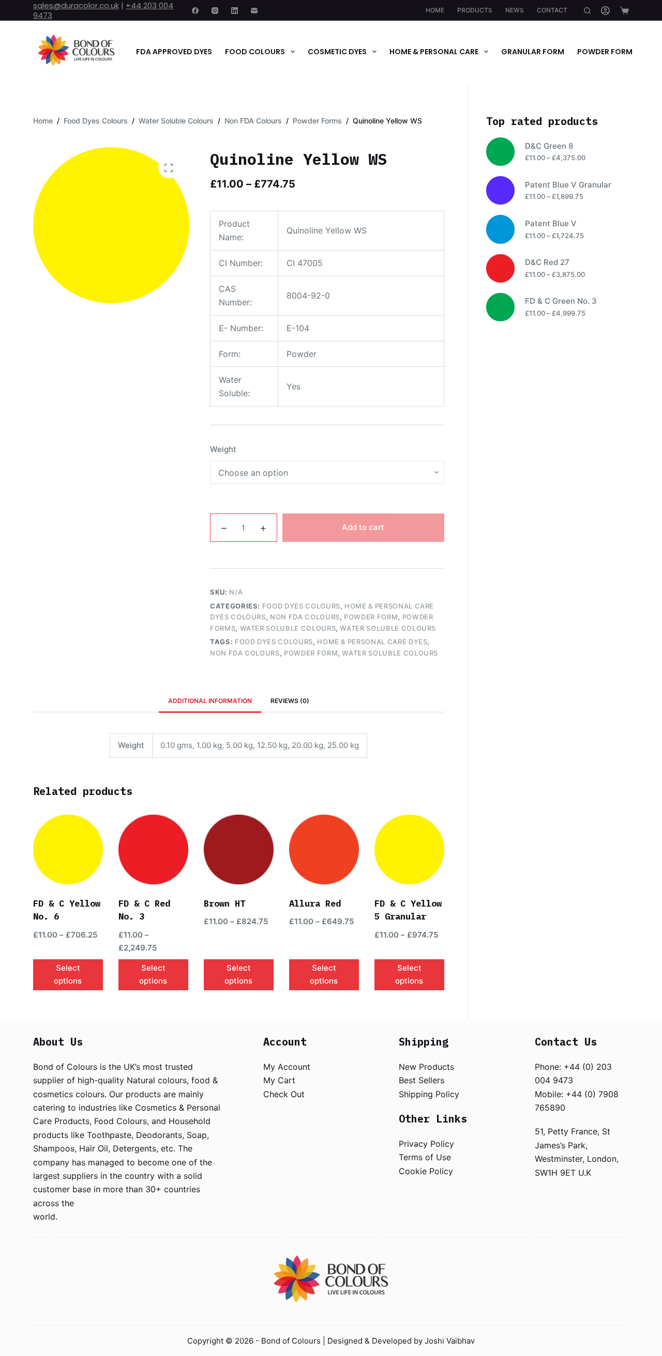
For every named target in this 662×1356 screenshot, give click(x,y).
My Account (286, 1067)
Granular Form (532, 51)
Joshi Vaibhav (450, 1341)
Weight (223, 449)
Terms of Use (425, 1157)
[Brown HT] (239, 849)
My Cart (279, 1080)
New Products (426, 1067)
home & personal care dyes (372, 641)
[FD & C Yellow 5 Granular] (409, 849)
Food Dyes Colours (301, 606)
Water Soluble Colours (288, 628)
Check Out (284, 1094)
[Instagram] (215, 10)
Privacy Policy (426, 1144)
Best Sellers (421, 1080)
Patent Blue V (551, 223)
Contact (552, 10)
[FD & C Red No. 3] (153, 849)
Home (435, 10)
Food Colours (255, 51)
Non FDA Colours (305, 617)
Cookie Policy (426, 1171)
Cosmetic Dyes (337, 51)
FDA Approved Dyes (174, 51)
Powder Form (605, 51)
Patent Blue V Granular (568, 185)
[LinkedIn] (234, 10)
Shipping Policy (429, 1094)
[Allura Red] (324, 849)
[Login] (605, 10)
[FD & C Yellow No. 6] (68, 849)
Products (474, 10)
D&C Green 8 (549, 146)
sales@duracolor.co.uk (76, 5)
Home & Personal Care (433, 51)
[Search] (587, 10)
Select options (68, 974)
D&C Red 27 (547, 262)
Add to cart (363, 527)
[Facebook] (195, 10)
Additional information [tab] (210, 701)
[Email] (254, 10)
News (514, 10)
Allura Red (315, 903)
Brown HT (224, 903)
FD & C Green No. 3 (561, 301)
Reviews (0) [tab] (289, 701)
